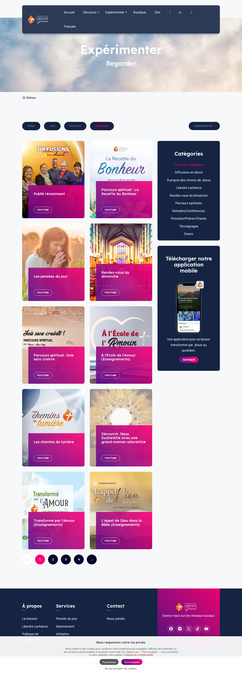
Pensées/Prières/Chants (188, 218)
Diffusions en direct (189, 172)
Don (157, 12)
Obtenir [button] (188, 359)
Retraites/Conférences (188, 211)
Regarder (101, 125)
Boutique (139, 12)
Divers (188, 234)
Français (70, 26)
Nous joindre (116, 618)
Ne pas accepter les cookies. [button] (121, 668)
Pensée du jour (66, 618)
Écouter (75, 125)
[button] (180, 12)
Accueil (69, 12)
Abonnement (65, 626)
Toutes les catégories (188, 165)
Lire (52, 125)
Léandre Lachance (189, 188)
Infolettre (62, 634)
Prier (31, 125)
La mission (29, 618)
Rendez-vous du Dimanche (189, 195)
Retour (31, 98)
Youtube (43, 209)
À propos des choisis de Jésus (188, 180)
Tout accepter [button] (132, 662)
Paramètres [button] (109, 662)
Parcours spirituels (188, 203)
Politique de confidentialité (138, 655)
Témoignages (188, 226)
